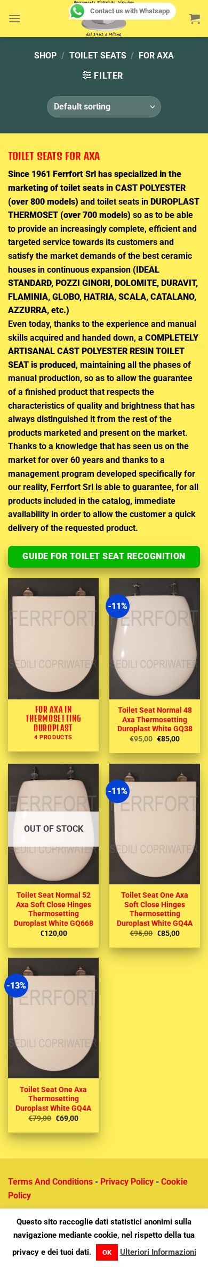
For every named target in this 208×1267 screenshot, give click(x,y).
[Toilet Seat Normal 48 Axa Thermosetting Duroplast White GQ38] (154, 638)
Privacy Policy (127, 1182)
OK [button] (106, 1252)
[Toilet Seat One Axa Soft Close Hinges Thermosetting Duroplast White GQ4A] (154, 824)
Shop (45, 55)
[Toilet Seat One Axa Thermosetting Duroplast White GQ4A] (53, 1018)
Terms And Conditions (50, 1182)
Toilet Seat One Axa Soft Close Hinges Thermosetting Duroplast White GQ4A (155, 909)
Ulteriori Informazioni (158, 1252)
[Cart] (194, 18)
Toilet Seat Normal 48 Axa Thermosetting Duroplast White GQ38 (155, 719)
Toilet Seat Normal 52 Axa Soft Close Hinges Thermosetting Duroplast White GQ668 (53, 909)
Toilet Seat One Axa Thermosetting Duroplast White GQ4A (53, 1098)
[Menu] (14, 18)
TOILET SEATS (97, 55)
